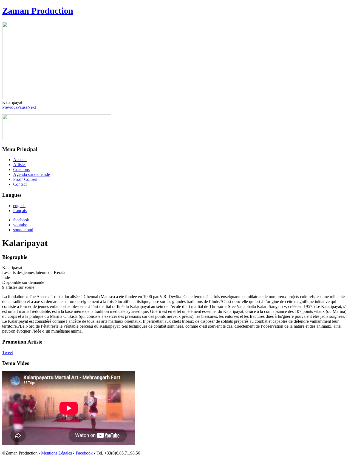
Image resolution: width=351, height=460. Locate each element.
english (19, 205)
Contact (20, 184)
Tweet (7, 352)
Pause (22, 107)
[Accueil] (56, 138)
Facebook (84, 453)
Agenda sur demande (31, 174)
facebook (21, 220)
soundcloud (23, 229)
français (20, 210)
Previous (9, 107)
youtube (20, 224)
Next (31, 107)
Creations (21, 169)
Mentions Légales (56, 453)
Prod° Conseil (25, 179)
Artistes (19, 164)
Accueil (20, 159)
